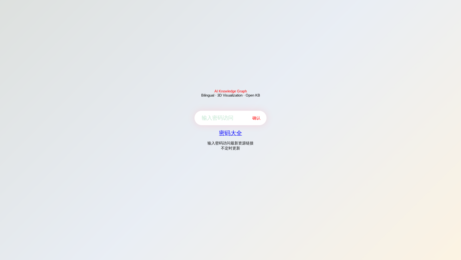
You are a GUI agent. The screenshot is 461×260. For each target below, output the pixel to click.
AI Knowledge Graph (230, 91)
